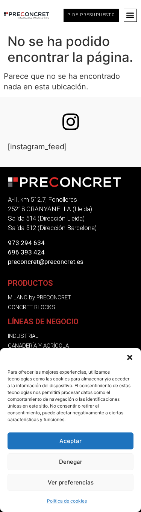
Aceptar (70, 441)
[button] (129, 357)
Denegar (70, 461)
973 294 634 (26, 243)
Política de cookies (67, 501)
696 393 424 (26, 252)
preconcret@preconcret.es (45, 261)
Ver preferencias (71, 482)
